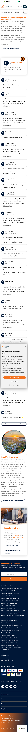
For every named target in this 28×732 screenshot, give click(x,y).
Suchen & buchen (6, 12)
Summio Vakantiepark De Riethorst (11, 630)
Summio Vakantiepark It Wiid (9, 623)
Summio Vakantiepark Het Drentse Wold (12, 615)
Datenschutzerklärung (7, 718)
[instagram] (2, 686)
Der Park (17, 12)
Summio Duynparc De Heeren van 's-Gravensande (11, 648)
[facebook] (6, 686)
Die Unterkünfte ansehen (11, 48)
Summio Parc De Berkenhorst (9, 600)
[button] (14, 385)
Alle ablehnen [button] (14, 381)
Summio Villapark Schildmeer (9, 642)
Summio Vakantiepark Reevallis (10, 628)
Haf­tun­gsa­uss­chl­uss (7, 720)
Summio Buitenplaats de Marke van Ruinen (13, 610)
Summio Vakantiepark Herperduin (10, 632)
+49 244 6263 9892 (12, 545)
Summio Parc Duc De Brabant (9, 603)
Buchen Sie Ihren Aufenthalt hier (13, 500)
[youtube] (14, 686)
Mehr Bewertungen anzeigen (14, 424)
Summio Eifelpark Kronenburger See (11, 588)
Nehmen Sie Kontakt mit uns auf (13, 551)
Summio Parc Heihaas (7, 595)
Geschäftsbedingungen (8, 715)
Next (25, 11)
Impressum (18, 720)
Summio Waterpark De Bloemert (10, 590)
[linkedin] (10, 686)
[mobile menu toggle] (25, 6)
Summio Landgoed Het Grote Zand (11, 618)
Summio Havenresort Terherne (10, 593)
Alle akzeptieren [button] (14, 377)
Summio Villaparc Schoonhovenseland (12, 613)
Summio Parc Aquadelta (8, 608)
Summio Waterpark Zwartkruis (9, 645)
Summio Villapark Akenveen (9, 620)
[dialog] (14, 366)
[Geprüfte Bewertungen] (14, 442)
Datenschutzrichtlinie (7, 374)
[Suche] (21, 6)
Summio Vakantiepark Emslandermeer (12, 625)
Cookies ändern (5, 722)
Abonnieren (13, 578)
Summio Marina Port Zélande (9, 637)
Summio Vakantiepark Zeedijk (9, 640)
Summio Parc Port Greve (8, 605)
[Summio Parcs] (9, 6)
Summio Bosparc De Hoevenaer (10, 598)
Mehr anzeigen (7, 106)
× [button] (25, 347)
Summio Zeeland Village (8, 635)
